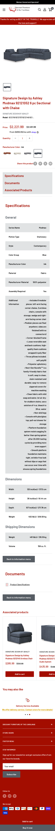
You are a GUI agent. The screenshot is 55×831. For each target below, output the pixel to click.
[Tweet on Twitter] (45, 163)
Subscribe (11, 774)
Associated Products (18, 190)
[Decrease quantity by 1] (15, 138)
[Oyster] (17, 153)
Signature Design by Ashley (16, 114)
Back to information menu (19, 559)
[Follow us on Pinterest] (15, 796)
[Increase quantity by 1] (29, 138)
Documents (12, 183)
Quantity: (7, 138)
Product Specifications (20, 584)
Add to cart (27, 821)
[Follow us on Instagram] (9, 796)
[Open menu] (4, 10)
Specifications (14, 175)
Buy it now (27, 827)
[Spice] (7, 153)
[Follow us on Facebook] (4, 796)
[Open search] (39, 9)
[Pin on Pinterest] (40, 163)
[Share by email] (50, 163)
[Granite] (27, 153)
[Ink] (38, 153)
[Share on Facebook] (35, 163)
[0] (50, 9)
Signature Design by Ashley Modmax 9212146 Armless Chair (19, 657)
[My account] (44, 9)
